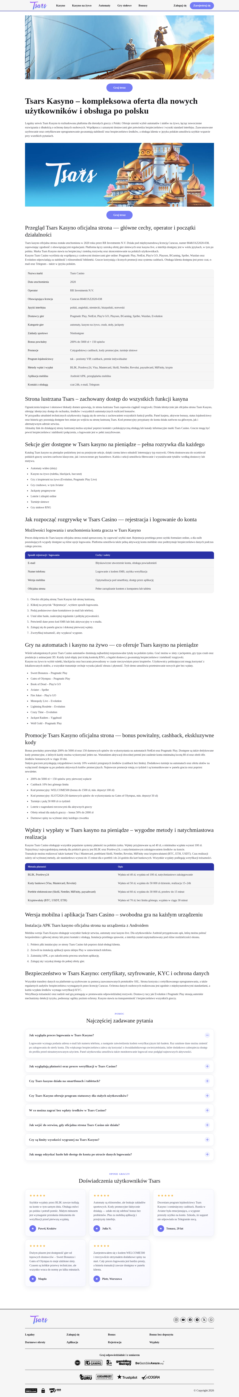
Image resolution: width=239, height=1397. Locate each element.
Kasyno (60, 5)
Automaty (104, 5)
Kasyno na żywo (82, 5)
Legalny (30, 1334)
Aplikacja (72, 1342)
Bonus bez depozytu (161, 1334)
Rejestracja (114, 1342)
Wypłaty (154, 1342)
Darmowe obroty (35, 1342)
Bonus (111, 1334)
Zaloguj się (72, 1334)
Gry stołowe (124, 5)
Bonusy (143, 5)
